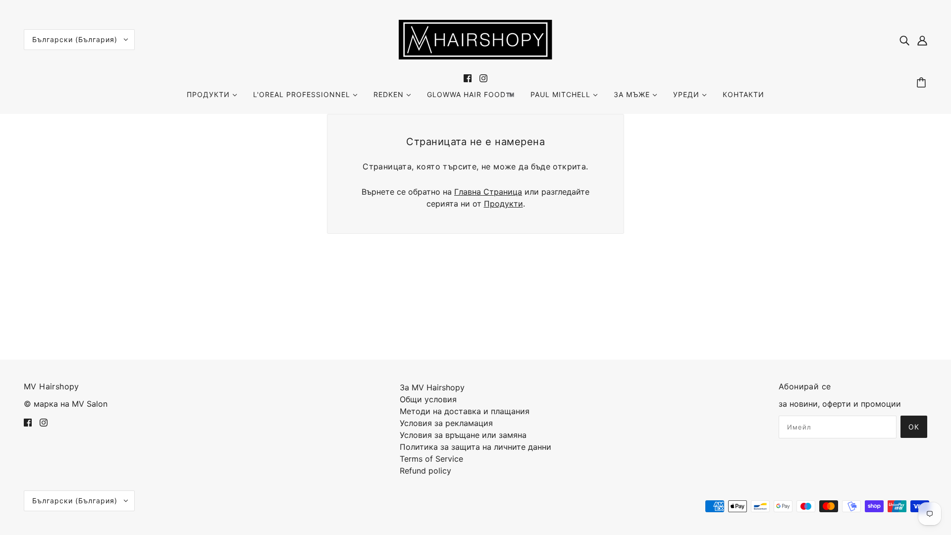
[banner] (475, 39)
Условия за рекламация (446, 423)
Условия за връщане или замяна (463, 435)
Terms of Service (431, 459)
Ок (913, 427)
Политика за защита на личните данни (475, 447)
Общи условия (428, 399)
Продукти (503, 204)
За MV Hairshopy (432, 387)
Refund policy (425, 471)
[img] (904, 40)
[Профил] (922, 40)
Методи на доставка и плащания (464, 411)
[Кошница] (922, 82)
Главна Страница (488, 192)
